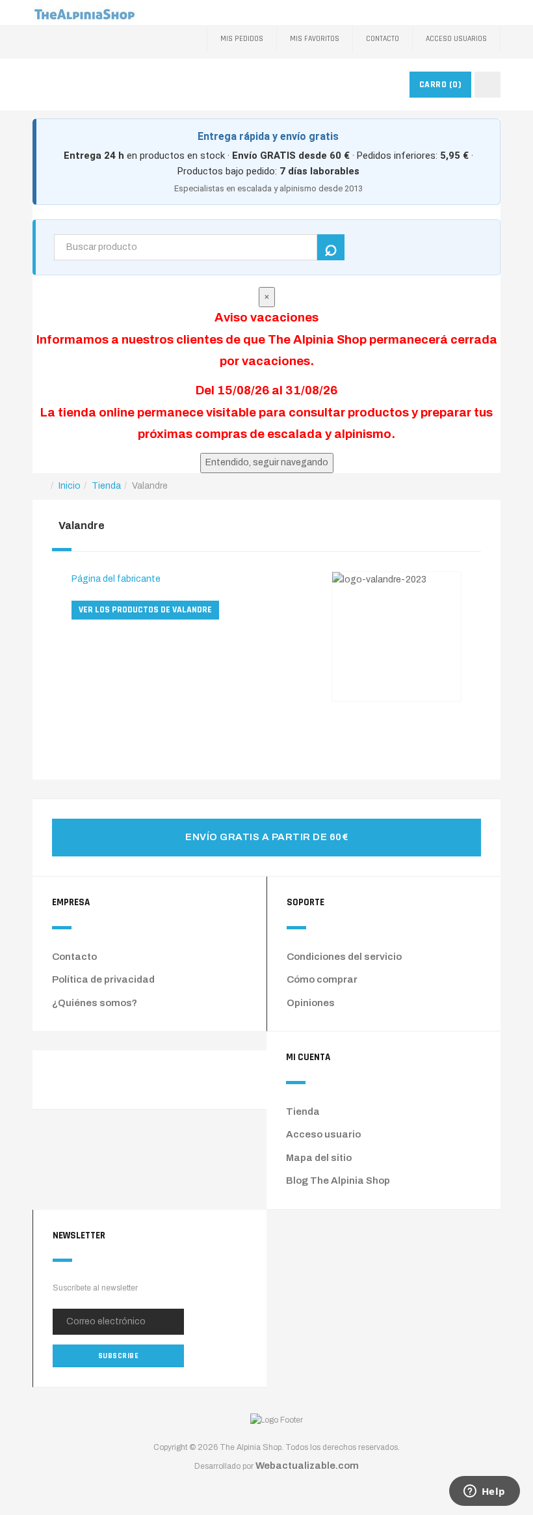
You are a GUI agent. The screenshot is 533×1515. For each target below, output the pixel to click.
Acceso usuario (323, 1134)
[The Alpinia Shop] (84, 13)
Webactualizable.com (307, 1465)
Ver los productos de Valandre (145, 610)
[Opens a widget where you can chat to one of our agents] (484, 1492)
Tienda (303, 1111)
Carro (440, 84)
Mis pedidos (241, 39)
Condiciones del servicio (344, 956)
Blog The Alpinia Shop (338, 1180)
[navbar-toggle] (487, 85)
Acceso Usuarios (456, 39)
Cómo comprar (322, 979)
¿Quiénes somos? (94, 1003)
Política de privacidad (103, 979)
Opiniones (311, 1003)
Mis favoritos (314, 39)
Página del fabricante (116, 579)
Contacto (382, 39)
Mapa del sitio (319, 1158)
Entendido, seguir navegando (266, 462)
